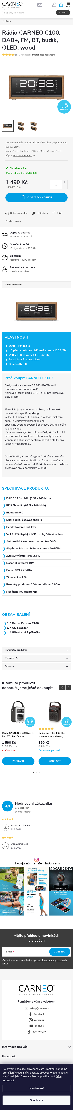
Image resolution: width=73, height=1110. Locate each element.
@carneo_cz (39, 1031)
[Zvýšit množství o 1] (64, 182)
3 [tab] (39, 772)
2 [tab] (36, 772)
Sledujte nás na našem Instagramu (37, 863)
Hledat (63, 12)
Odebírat (60, 951)
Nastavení (37, 1088)
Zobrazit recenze (23, 811)
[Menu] (68, 4)
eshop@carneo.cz (39, 1008)
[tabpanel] (18, 730)
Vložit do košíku (39, 197)
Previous (62, 687)
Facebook (39, 1014)
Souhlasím (36, 1100)
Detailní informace (22, 155)
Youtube (39, 1025)
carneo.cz (39, 1020)
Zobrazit (18, 761)
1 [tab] (33, 772)
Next (68, 687)
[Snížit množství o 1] (64, 187)
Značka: (13, 221)
